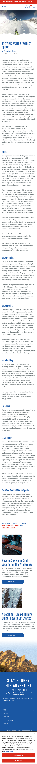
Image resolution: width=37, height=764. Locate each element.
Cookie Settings (18, 755)
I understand (18, 760)
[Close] (35, 734)
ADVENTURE (7, 716)
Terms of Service (28, 698)
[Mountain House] (4, 6)
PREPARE (6, 713)
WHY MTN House (8, 720)
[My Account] (26, 7)
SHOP (5, 710)
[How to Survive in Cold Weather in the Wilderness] (12, 545)
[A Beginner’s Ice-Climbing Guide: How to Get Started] (12, 598)
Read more (12, 581)
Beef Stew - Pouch (8, 528)
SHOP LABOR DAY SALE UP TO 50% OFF (18, 2)
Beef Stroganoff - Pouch (10, 525)
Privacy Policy (10, 700)
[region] (18, 747)
